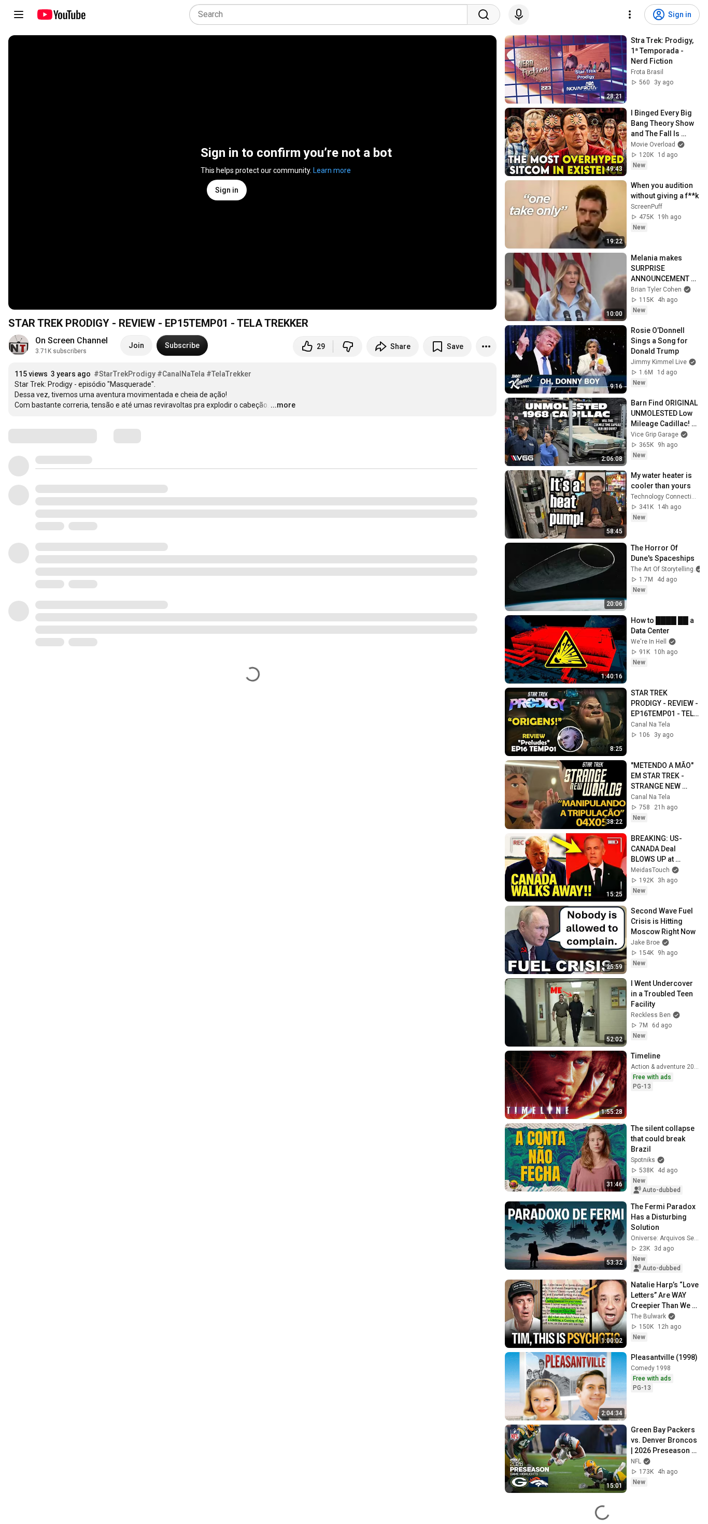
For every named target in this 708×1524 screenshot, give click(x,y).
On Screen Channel (71, 340)
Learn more (332, 170)
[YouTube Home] (61, 14)
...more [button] (283, 405)
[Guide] (18, 14)
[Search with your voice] (518, 14)
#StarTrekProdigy (124, 374)
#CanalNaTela (181, 374)
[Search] (483, 14)
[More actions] (486, 346)
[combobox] (331, 14)
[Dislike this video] (347, 346)
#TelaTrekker (228, 374)
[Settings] (630, 14)
